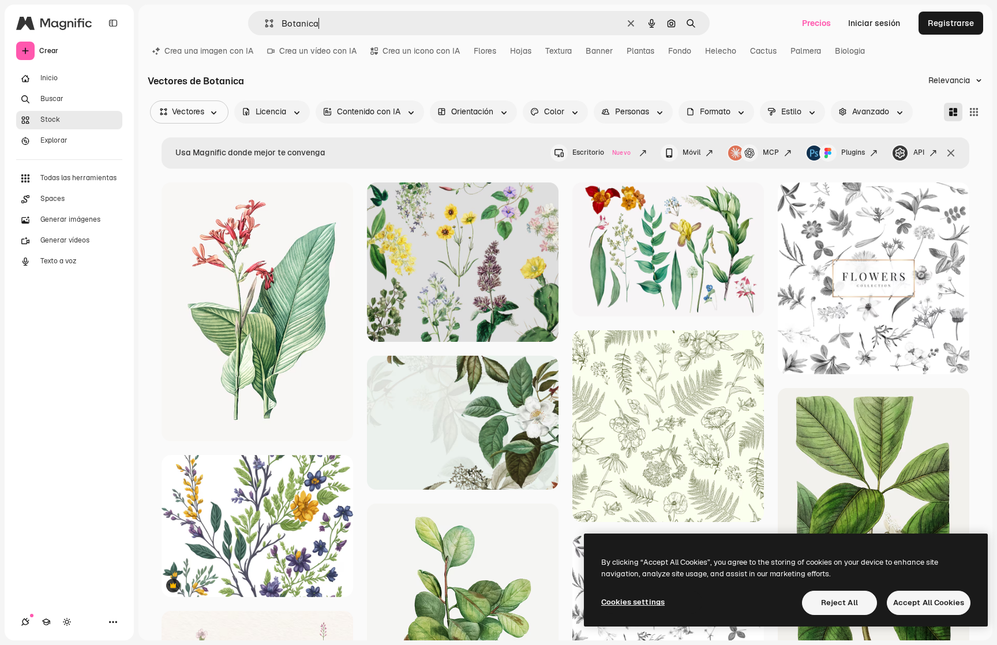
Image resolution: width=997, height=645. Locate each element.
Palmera (805, 51)
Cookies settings (633, 602)
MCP (771, 152)
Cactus (763, 51)
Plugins (853, 152)
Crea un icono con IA (421, 51)
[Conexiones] (25, 622)
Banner (599, 51)
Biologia (850, 51)
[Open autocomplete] (264, 23)
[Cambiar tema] (67, 622)
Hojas (520, 51)
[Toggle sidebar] (113, 23)
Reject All (839, 602)
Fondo (679, 51)
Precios (816, 23)
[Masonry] (953, 112)
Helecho (720, 51)
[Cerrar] (950, 153)
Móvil (691, 152)
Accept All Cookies (928, 602)
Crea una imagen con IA (208, 51)
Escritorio (601, 152)
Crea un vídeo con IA (318, 51)
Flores (485, 51)
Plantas (640, 51)
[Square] (974, 112)
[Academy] (46, 622)
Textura (558, 51)
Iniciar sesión (874, 23)
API (918, 152)
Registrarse (951, 23)
